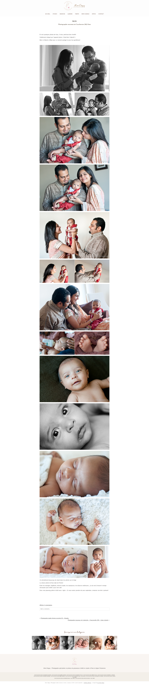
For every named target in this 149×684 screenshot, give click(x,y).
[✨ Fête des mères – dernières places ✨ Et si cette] (53, 643)
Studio (55, 14)
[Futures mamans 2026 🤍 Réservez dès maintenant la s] (67, 643)
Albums (70, 14)
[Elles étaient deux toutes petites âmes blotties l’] (82, 643)
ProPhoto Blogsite (87, 682)
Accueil (47, 14)
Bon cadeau (85, 14)
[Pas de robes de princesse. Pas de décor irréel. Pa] (39, 643)
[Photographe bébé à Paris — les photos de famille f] (110, 643)
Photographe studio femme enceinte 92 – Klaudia (55, 618)
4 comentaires (46, 605)
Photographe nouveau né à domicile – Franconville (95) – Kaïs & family (88, 620)
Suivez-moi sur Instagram (74, 632)
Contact (101, 14)
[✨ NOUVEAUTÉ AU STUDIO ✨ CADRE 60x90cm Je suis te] (96, 643)
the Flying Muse (100, 682)
